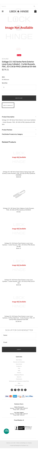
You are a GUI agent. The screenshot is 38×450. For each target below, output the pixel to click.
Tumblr (25, 390)
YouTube (18, 390)
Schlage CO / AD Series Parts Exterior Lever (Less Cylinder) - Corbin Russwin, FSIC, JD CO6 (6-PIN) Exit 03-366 (18, 281)
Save (20, 55)
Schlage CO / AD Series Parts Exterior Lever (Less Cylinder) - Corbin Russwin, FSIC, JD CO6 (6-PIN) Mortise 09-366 (18, 245)
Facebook (15, 390)
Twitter (12, 390)
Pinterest (22, 390)
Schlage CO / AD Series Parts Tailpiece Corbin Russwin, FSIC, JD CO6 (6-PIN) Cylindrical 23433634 (18, 209)
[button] (23, 433)
